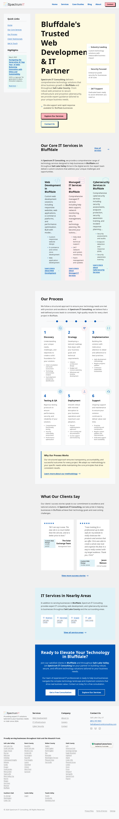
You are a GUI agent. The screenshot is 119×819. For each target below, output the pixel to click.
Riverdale (48, 755)
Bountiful (27, 746)
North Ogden (49, 751)
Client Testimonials (15, 39)
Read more (12, 86)
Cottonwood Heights (10, 760)
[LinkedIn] (91, 728)
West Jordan (8, 772)
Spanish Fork (70, 776)
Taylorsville (7, 774)
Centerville (27, 753)
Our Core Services (15, 30)
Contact (110, 4)
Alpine (68, 758)
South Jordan (8, 769)
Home (54, 4)
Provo (67, 769)
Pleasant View (49, 760)
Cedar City (7, 800)
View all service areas (73, 632)
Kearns (6, 779)
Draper (6, 767)
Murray (6, 753)
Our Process (12, 34)
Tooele (47, 796)
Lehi (67, 746)
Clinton (26, 767)
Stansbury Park (50, 800)
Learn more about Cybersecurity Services (98, 268)
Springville (69, 774)
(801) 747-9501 (95, 721)
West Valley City (9, 776)
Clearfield (27, 765)
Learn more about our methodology (61, 473)
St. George (7, 796)
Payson (68, 779)
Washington (7, 798)
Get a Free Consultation (60, 692)
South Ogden (49, 748)
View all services (97, 149)
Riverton (6, 786)
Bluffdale (7, 788)
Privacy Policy (89, 811)
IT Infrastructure (39, 722)
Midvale (6, 762)
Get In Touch (13, 43)
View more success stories (74, 575)
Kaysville (27, 758)
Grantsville (48, 798)
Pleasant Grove (71, 762)
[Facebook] (100, 728)
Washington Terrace (51, 758)
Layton (26, 762)
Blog (90, 4)
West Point (27, 769)
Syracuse (27, 772)
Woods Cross (28, 751)
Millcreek (7, 755)
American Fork (70, 748)
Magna (6, 781)
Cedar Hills (69, 760)
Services (65, 4)
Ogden (47, 746)
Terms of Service (101, 811)
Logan (26, 796)
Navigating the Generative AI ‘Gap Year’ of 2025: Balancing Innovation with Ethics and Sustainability (17, 67)
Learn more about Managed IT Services (74, 272)
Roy (46, 753)
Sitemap (112, 811)
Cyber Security (38, 726)
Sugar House (8, 751)
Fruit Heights (28, 760)
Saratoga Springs (71, 751)
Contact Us (50, 124)
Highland (69, 755)
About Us (65, 718)
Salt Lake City (8, 746)
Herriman (7, 783)
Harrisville (48, 762)
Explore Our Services (54, 116)
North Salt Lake (29, 748)
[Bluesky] (95, 728)
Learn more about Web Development (50, 270)
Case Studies (78, 4)
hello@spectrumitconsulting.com (103, 724)
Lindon (68, 765)
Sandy (6, 765)
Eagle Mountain (71, 753)
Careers (64, 722)
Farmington (28, 755)
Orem (67, 767)
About (98, 4)
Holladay (6, 758)
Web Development (40, 718)
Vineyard (68, 772)
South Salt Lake (9, 748)
